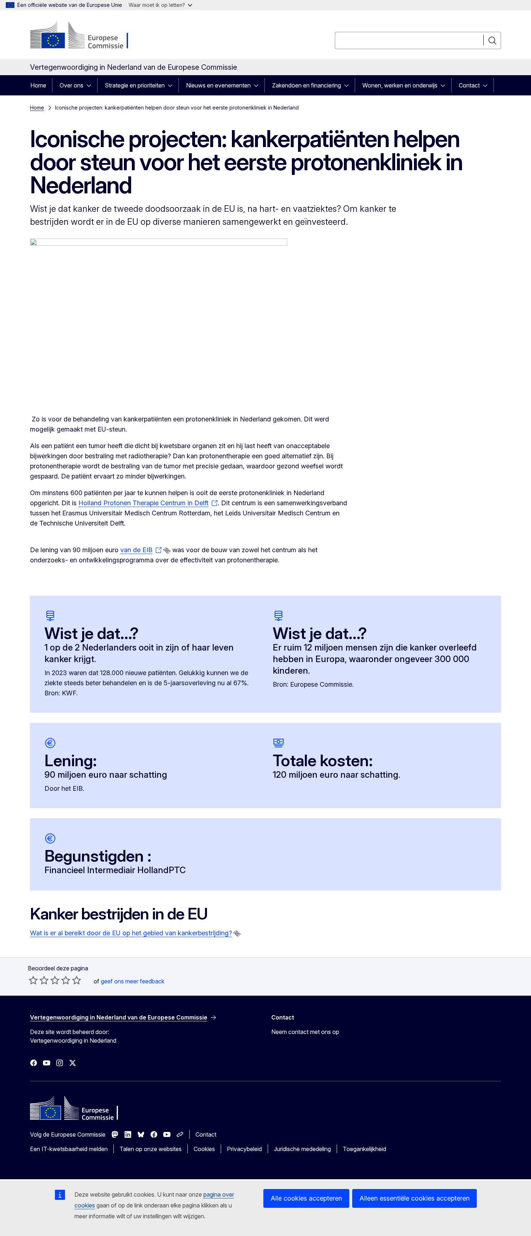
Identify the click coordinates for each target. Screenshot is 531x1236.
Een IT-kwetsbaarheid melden (69, 1149)
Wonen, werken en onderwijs (399, 85)
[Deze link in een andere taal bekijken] (166, 550)
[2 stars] (38, 980)
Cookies (204, 1149)
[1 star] (33, 980)
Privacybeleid (244, 1149)
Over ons (71, 85)
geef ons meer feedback (132, 981)
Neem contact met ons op (305, 1031)
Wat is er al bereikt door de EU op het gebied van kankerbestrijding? (131, 933)
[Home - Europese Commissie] (88, 36)
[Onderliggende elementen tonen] (91, 85)
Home (38, 85)
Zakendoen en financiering (306, 85)
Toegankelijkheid (364, 1149)
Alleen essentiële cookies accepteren (414, 1198)
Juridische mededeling (302, 1149)
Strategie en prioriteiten (135, 85)
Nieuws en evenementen (218, 85)
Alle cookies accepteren (306, 1198)
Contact (469, 85)
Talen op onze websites (151, 1149)
